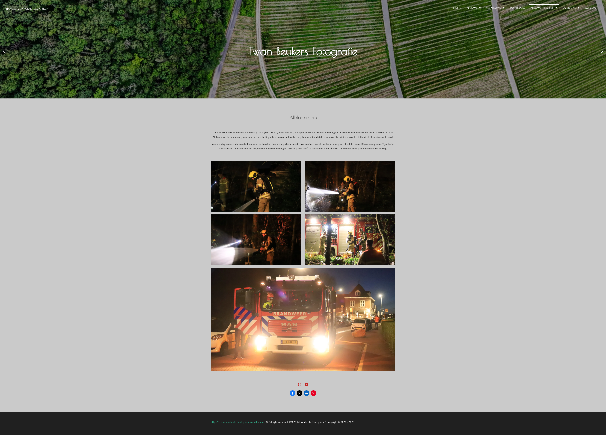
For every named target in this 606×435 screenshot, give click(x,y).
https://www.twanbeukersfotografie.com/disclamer (238, 421)
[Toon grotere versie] (256, 186)
